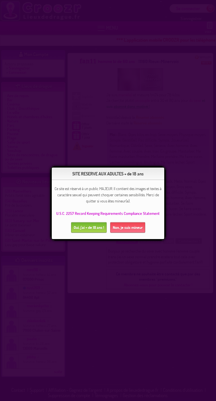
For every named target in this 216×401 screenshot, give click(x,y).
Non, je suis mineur (128, 227)
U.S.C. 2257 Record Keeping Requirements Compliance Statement (108, 213)
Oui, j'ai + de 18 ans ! (89, 227)
